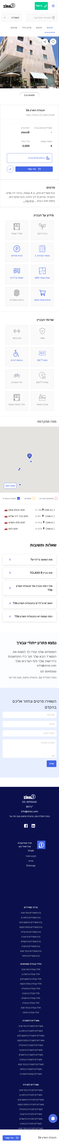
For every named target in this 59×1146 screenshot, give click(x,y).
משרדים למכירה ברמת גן (31, 1094)
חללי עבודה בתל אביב (30, 969)
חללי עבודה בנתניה (30, 1003)
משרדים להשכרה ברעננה (30, 1050)
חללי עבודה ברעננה (31, 993)
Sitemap (30, 865)
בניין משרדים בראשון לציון (31, 922)
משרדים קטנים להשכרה (31, 1074)
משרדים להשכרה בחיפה (31, 1069)
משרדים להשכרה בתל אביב (31, 1026)
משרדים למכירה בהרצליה (30, 1109)
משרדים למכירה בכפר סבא (31, 1128)
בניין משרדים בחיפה (31, 955)
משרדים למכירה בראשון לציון (31, 1099)
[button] (20, 484)
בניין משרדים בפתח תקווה (30, 927)
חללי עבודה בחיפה (31, 1012)
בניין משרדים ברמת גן (30, 917)
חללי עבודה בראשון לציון (30, 979)
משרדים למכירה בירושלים (30, 1118)
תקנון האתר (31, 856)
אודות (30, 861)
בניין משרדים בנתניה (31, 946)
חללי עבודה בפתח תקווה (31, 983)
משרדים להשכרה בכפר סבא (31, 1064)
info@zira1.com (46, 665)
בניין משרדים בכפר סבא (30, 951)
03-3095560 (48, 671)
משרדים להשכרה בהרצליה (31, 1045)
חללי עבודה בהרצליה (31, 988)
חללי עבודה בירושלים (31, 998)
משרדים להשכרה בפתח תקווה (30, 1040)
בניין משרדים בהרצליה (31, 932)
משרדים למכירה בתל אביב (31, 1090)
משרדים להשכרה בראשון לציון (30, 1035)
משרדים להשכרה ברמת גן (31, 1030)
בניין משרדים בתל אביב (31, 912)
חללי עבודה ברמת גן (31, 974)
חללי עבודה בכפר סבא (31, 1007)
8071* (29, 806)
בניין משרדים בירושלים (31, 941)
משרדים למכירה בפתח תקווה (31, 1104)
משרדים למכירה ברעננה (31, 1114)
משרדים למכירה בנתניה (31, 1123)
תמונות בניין (29, 95)
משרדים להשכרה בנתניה (31, 1059)
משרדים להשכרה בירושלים (31, 1054)
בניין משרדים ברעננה (30, 936)
